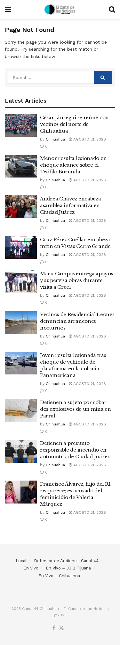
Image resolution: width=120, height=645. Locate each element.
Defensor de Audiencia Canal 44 (66, 560)
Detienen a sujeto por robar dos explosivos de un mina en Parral (75, 409)
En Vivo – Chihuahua (59, 575)
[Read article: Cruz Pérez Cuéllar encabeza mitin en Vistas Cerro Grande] (21, 247)
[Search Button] (112, 9)
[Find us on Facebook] (53, 628)
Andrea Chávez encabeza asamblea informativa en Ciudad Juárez (70, 205)
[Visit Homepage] (59, 9)
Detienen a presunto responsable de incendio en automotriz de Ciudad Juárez (75, 450)
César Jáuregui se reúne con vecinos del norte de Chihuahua (74, 124)
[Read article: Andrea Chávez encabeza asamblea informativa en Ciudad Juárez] (21, 206)
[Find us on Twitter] (61, 628)
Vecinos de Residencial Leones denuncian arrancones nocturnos (77, 321)
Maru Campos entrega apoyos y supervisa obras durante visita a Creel (76, 280)
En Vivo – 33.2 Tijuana (68, 568)
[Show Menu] (8, 9)
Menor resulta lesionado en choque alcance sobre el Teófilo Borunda (73, 165)
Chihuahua (55, 139)
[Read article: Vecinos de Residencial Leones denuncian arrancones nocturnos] (21, 322)
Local (21, 560)
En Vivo (30, 568)
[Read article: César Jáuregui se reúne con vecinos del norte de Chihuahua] (21, 125)
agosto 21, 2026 (89, 139)
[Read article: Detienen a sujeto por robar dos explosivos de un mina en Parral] (21, 410)
